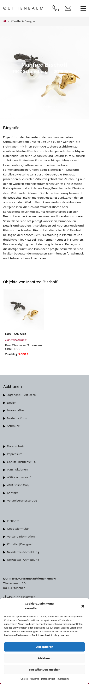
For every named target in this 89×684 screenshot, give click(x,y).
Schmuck (13, 425)
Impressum (63, 679)
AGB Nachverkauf (19, 477)
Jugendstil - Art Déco (21, 394)
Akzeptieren (44, 646)
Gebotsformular (18, 528)
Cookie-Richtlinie (29, 679)
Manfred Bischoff (15, 340)
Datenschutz (48, 679)
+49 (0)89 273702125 (20, 597)
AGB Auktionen (17, 469)
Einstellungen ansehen (44, 669)
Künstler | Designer (19, 544)
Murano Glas (15, 410)
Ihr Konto (13, 520)
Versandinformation (21, 536)
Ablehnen (45, 658)
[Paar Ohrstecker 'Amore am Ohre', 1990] (24, 309)
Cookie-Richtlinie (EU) (22, 461)
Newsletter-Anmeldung (23, 559)
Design (12, 402)
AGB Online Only (18, 484)
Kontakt (12, 492)
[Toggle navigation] (83, 8)
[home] (4, 21)
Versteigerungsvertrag (22, 500)
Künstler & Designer (23, 21)
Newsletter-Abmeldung (23, 552)
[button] (83, 606)
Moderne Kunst (17, 418)
